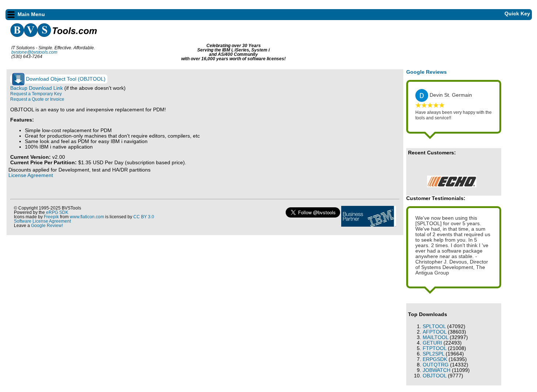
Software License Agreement (42, 221)
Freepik (51, 217)
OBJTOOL (434, 375)
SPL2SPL (433, 354)
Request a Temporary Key (36, 94)
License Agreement (30, 175)
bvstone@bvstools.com (34, 52)
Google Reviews (426, 72)
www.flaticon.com (87, 217)
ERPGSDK (435, 359)
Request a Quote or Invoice (37, 99)
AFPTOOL (434, 332)
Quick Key (516, 13)
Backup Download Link (37, 88)
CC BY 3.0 (143, 217)
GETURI (432, 343)
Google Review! (47, 225)
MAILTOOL (435, 337)
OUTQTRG (436, 365)
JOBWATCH (436, 370)
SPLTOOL (434, 326)
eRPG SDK (57, 212)
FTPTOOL (434, 348)
